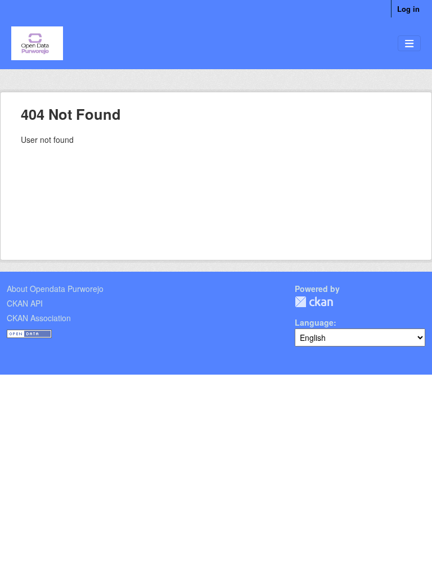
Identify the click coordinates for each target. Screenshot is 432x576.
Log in (408, 8)
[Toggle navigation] (409, 43)
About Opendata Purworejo (55, 288)
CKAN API (25, 303)
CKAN (314, 302)
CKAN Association (39, 317)
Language (314, 322)
